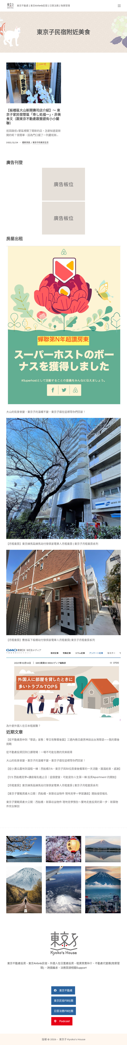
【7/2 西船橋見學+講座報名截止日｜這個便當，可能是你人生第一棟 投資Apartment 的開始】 (62, 777)
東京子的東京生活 (40, 142)
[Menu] (119, 5)
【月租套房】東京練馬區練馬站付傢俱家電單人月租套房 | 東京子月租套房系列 (52, 543)
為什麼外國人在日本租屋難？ (23, 725)
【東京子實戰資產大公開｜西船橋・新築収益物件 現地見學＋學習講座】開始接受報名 (56, 793)
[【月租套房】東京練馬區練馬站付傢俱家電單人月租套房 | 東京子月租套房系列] (63, 478)
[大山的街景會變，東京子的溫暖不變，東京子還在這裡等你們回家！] (63, 325)
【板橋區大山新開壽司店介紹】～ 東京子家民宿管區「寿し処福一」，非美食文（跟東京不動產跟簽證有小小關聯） (33, 116)
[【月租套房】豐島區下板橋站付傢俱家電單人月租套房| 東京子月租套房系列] (63, 592)
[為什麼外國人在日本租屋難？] (63, 683)
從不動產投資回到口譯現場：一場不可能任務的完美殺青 (39, 752)
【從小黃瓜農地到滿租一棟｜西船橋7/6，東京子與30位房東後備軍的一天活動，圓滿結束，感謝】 (64, 768)
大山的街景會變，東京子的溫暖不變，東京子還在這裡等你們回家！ (46, 411)
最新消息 (26, 142)
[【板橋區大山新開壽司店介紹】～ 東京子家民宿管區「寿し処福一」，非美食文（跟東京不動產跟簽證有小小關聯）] (33, 82)
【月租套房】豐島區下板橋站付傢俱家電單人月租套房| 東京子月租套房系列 (50, 640)
